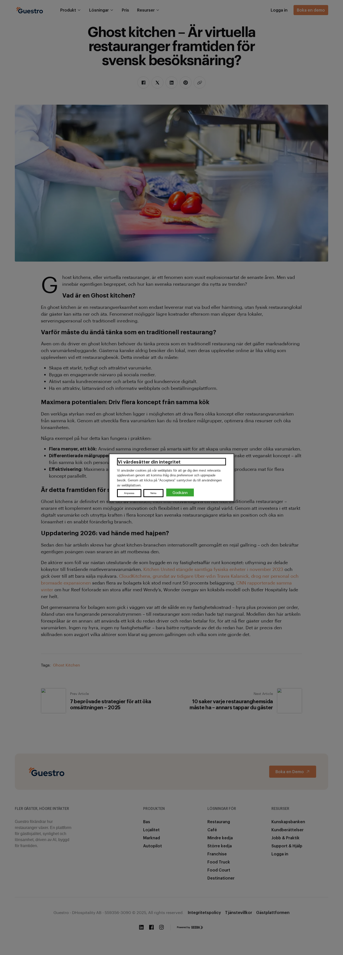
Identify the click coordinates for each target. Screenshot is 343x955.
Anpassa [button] (129, 493)
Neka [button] (153, 493)
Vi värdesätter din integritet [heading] (149, 461)
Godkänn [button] (180, 492)
